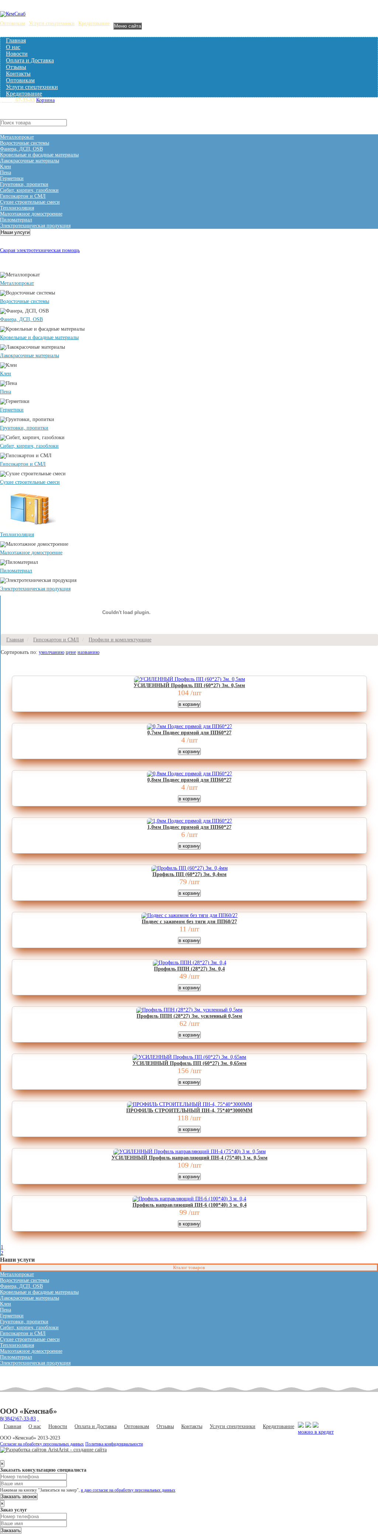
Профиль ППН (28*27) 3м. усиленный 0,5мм (189, 1016)
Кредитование (94, 23)
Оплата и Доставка (30, 60)
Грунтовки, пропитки (24, 184)
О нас (13, 47)
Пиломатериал (16, 220)
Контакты (18, 73)
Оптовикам (12, 23)
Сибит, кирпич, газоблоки (29, 190)
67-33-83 (17, 100)
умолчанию (51, 652)
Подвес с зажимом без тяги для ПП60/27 (189, 921)
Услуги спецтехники (52, 23)
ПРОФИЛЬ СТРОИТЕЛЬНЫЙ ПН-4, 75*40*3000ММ (189, 1110)
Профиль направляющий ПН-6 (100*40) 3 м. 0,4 (190, 1205)
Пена (5, 172)
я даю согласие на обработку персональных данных (128, 1490)
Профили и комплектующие (120, 639)
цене (71, 652)
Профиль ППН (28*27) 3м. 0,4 (189, 969)
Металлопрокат (17, 137)
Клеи (5, 166)
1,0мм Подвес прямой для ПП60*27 (189, 827)
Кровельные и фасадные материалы (39, 155)
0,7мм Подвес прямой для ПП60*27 (189, 732)
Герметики (12, 178)
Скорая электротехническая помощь (40, 250)
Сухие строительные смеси (30, 202)
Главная (16, 40)
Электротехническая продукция (35, 225)
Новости (17, 54)
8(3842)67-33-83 (18, 1418)
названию (88, 652)
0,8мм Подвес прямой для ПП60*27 (189, 780)
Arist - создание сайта (82, 1449)
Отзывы (16, 67)
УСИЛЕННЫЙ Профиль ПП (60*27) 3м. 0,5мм (189, 685)
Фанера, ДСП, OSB (21, 149)
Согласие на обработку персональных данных (42, 1444)
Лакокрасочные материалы (29, 160)
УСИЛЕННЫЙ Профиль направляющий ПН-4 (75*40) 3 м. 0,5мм (189, 1158)
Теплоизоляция (17, 208)
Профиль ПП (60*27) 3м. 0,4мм (189, 874)
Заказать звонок (19, 1496)
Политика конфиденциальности (114, 1444)
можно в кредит (316, 1432)
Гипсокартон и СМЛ (23, 196)
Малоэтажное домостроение (31, 214)
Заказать (11, 1530)
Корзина (45, 100)
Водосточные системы (24, 143)
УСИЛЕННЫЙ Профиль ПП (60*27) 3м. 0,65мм (190, 1063)
